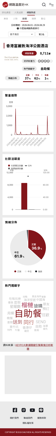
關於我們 (14, 417)
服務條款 (41, 417)
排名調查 (6, 12)
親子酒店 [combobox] (14, 34)
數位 (43, 18)
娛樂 (34, 18)
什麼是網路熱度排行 (29, 28)
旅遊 (24, 18)
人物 (15, 18)
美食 (6, 18)
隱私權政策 (28, 422)
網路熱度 (31, 12)
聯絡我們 (28, 417)
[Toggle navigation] (51, 4)
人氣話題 (18, 12)
